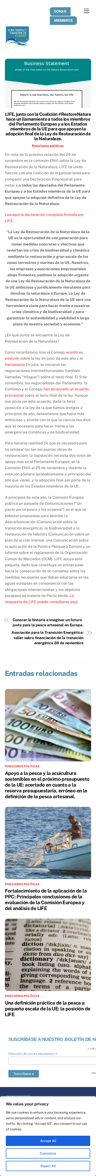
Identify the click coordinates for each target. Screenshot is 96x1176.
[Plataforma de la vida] (18, 44)
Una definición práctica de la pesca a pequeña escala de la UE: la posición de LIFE (47, 1008)
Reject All (48, 1166)
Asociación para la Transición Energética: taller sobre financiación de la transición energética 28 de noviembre (47, 637)
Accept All (48, 1141)
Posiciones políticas (48, 146)
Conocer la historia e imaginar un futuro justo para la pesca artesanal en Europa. (48, 622)
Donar (60, 11)
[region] (48, 1136)
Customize (48, 1153)
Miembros (63, 20)
